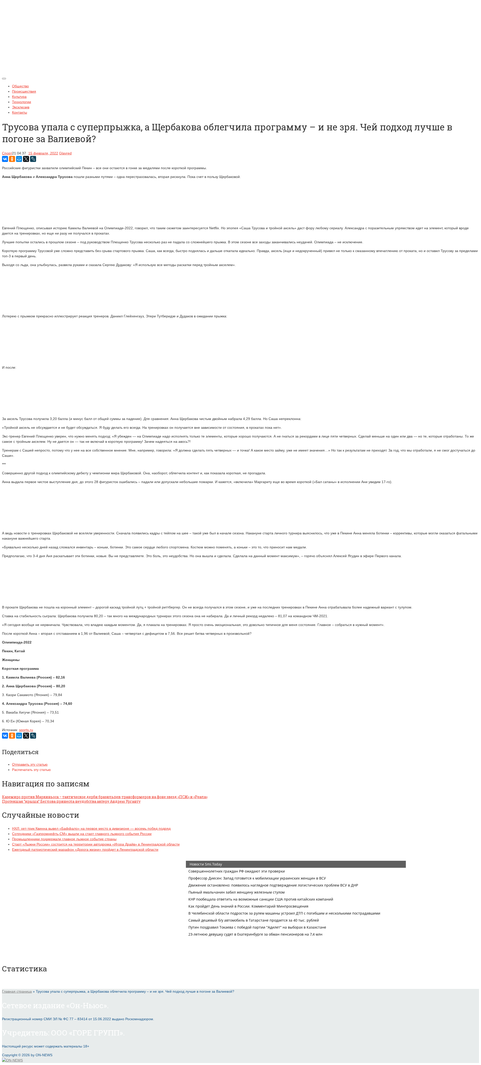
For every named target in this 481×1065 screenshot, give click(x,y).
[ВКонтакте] (5, 159)
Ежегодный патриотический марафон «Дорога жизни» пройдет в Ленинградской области (85, 849)
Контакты (19, 112)
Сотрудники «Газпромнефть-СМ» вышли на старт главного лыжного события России (82, 834)
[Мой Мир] (19, 159)
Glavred (65, 153)
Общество (20, 86)
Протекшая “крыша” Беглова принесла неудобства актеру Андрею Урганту (71, 801)
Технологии (21, 102)
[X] (26, 159)
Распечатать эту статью (31, 770)
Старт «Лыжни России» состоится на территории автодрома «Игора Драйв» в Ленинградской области (96, 844)
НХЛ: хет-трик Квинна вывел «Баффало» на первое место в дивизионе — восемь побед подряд (91, 828)
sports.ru (26, 730)
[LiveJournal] (33, 159)
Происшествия (24, 91)
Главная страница (17, 991)
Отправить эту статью (30, 764)
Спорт (7, 153)
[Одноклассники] (12, 159)
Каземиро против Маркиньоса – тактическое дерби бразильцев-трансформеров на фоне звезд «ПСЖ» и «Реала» (104, 796)
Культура (19, 97)
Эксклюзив (20, 107)
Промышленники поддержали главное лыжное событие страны (64, 839)
